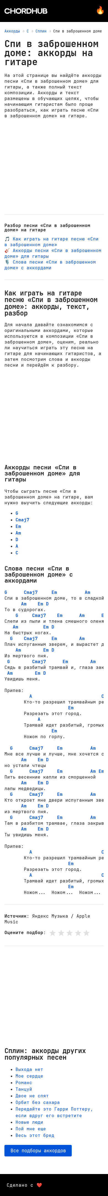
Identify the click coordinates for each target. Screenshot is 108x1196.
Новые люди (29, 1122)
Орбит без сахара (38, 1102)
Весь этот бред (35, 1135)
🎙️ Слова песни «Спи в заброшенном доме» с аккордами (50, 265)
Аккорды (12, 31)
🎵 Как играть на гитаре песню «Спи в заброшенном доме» (51, 242)
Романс (24, 1083)
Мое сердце (29, 1076)
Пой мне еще (31, 1129)
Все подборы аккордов (38, 1150)
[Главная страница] (25, 11)
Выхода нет (29, 1069)
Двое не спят (32, 1096)
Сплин (41, 31)
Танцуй (24, 1089)
